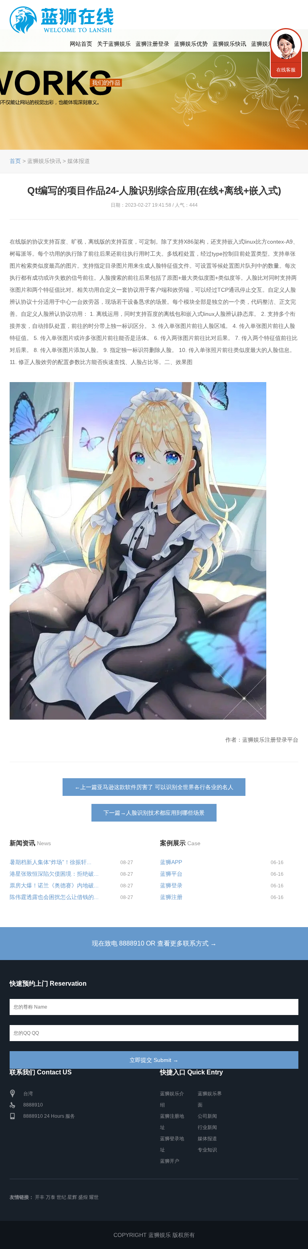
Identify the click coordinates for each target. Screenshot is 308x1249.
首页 (15, 161)
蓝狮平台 (171, 874)
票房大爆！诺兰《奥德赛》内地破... (54, 885)
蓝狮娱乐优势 (191, 44)
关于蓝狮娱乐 (114, 44)
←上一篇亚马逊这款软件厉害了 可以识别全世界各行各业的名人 (154, 787)
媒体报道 (207, 1138)
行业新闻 (207, 1127)
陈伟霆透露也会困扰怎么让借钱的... (54, 897)
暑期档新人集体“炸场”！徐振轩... (50, 862)
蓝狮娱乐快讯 (229, 44)
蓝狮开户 (169, 1161)
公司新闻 (207, 1116)
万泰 (50, 1197)
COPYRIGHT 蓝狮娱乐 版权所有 (154, 1235)
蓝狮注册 (171, 897)
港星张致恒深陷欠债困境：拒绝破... (54, 874)
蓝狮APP (171, 862)
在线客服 (286, 70)
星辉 (72, 1197)
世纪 (61, 1197)
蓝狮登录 (171, 885)
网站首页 (81, 44)
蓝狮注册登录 (152, 44)
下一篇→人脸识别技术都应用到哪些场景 (154, 813)
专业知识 (207, 1150)
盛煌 (83, 1197)
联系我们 (286, 44)
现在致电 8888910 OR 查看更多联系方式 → (154, 943)
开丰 (40, 1197)
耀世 (94, 1197)
